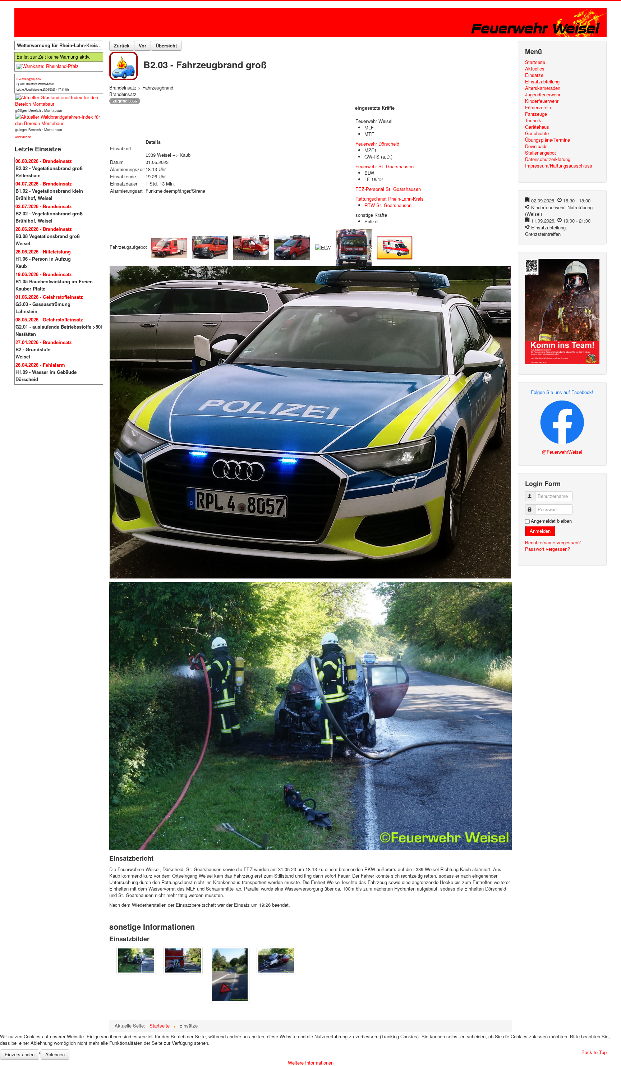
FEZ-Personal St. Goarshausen (388, 189)
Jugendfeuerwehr (542, 94)
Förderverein (538, 107)
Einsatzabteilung (542, 81)
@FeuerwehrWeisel (562, 451)
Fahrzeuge (536, 114)
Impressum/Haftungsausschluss (558, 166)
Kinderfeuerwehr (541, 101)
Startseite (535, 62)
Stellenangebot (540, 153)
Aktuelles (534, 68)
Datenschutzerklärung (547, 159)
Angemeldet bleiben (551, 521)
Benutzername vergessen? (553, 542)
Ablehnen (55, 1054)
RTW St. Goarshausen (387, 205)
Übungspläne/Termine (547, 140)
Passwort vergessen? (547, 548)
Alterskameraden (542, 88)
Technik (533, 120)
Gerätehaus (537, 127)
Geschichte (537, 133)
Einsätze (534, 75)
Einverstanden (19, 1054)
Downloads (536, 146)
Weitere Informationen (311, 1062)
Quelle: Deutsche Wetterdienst (35, 84)
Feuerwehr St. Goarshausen (384, 166)
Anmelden (540, 530)
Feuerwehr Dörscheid (377, 143)
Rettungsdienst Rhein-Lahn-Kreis (389, 198)
